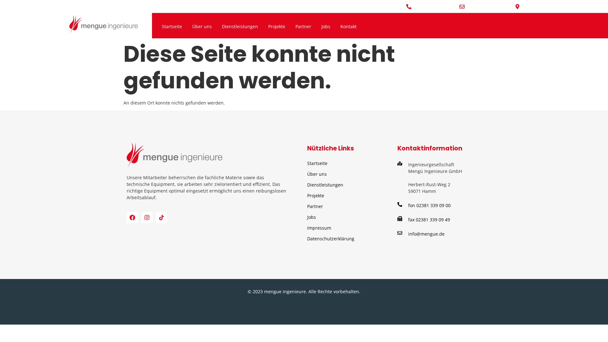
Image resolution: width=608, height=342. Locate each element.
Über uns (202, 26)
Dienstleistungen (240, 26)
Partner (303, 26)
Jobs (325, 26)
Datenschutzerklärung (330, 239)
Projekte (276, 26)
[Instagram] (147, 217)
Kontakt (348, 26)
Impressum (319, 228)
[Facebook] (132, 217)
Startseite (172, 26)
